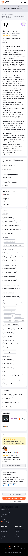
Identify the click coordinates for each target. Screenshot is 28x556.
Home (2, 14)
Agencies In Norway (6, 16)
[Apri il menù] (25, 2)
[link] (21, 2)
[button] (23, 24)
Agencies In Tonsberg (19, 16)
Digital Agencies (11, 14)
